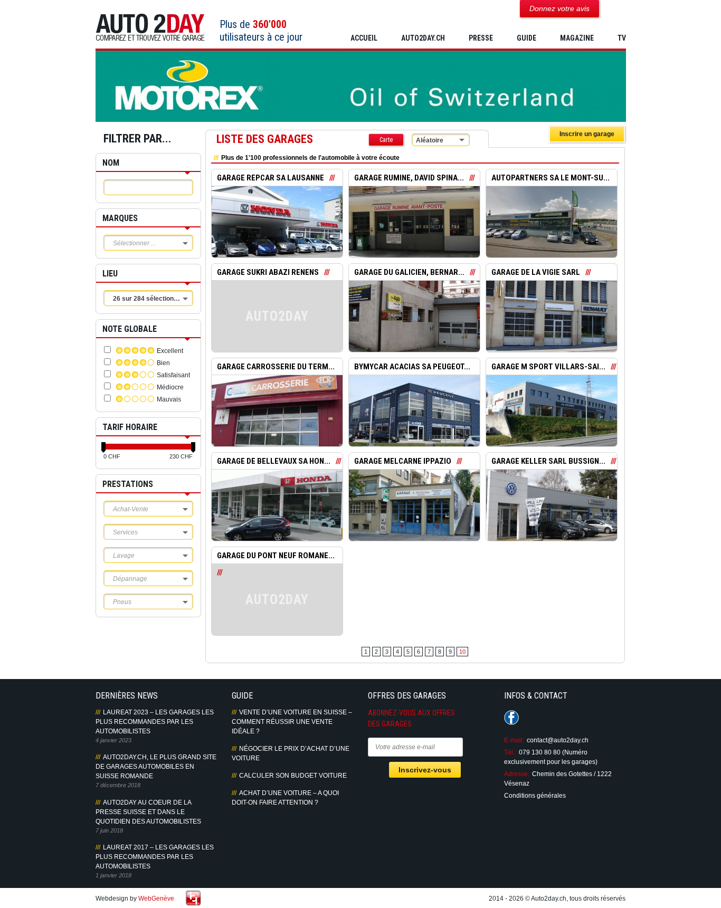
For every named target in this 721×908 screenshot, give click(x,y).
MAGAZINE (577, 38)
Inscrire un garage (586, 134)
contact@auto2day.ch (558, 740)
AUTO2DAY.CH (423, 38)
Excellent (170, 351)
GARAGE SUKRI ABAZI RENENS (268, 272)
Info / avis (276, 229)
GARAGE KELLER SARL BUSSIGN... (548, 461)
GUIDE (526, 38)
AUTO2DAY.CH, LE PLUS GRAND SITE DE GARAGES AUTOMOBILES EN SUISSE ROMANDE (156, 766)
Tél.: (510, 752)
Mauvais (169, 399)
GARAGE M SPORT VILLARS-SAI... (548, 366)
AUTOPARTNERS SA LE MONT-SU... (550, 178)
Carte (386, 140)
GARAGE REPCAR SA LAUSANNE (270, 178)
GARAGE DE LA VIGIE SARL (535, 272)
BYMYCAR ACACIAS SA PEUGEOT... (412, 366)
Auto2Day (150, 28)
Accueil (363, 38)
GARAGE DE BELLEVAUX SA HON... (273, 461)
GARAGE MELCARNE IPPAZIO (402, 461)
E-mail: (514, 740)
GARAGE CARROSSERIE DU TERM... (276, 366)
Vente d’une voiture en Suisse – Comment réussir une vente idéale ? (292, 722)
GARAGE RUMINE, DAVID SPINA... (409, 178)
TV (622, 38)
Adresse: (516, 774)
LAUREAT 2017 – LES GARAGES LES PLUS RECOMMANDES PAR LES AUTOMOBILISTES (155, 857)
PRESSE (481, 38)
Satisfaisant (173, 375)
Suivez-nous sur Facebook (511, 717)
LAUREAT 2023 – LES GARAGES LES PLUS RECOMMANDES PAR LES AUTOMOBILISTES (155, 722)
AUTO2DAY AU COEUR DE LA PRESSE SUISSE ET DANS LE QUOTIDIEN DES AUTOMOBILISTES (148, 812)
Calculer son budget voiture (293, 775)
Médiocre (170, 387)
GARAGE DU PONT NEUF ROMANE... (276, 555)
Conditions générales (535, 795)
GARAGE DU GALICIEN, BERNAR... (409, 272)
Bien (163, 363)
